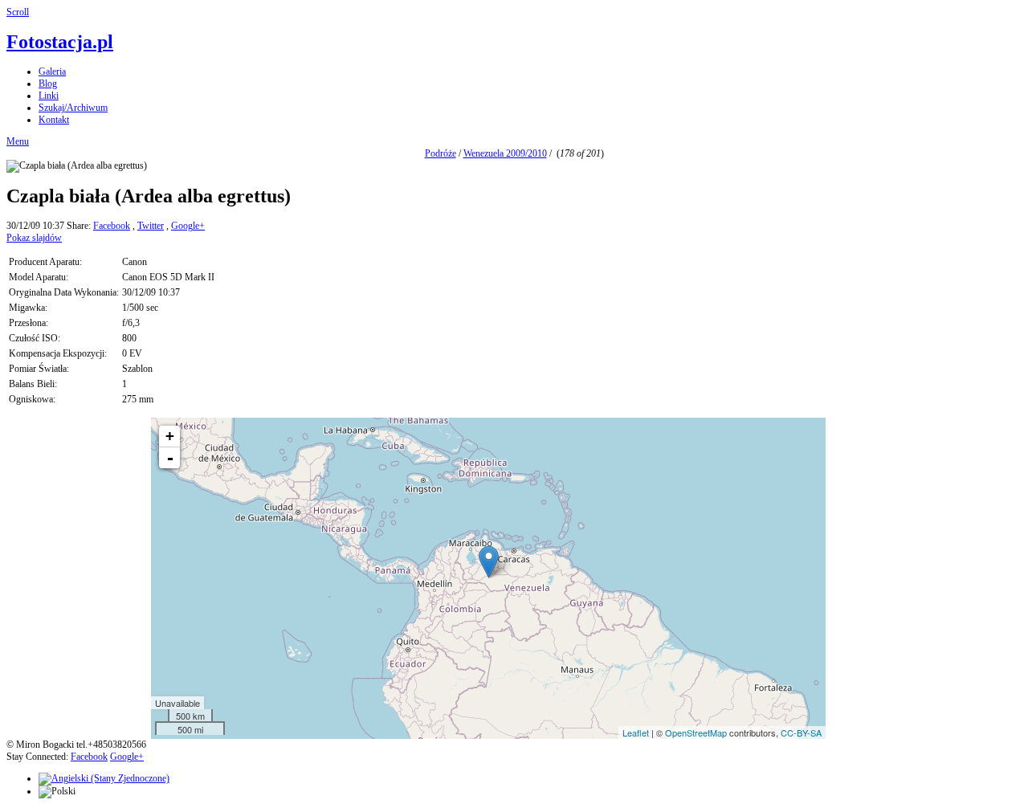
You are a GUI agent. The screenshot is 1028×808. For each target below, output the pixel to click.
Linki (49, 95)
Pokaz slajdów (34, 237)
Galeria (52, 71)
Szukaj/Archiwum (73, 107)
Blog (48, 83)
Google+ (188, 225)
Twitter (150, 225)
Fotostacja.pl (59, 41)
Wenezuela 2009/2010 (505, 153)
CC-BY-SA (801, 732)
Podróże (440, 153)
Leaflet (635, 732)
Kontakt (54, 119)
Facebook (111, 225)
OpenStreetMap (696, 732)
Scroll (17, 12)
